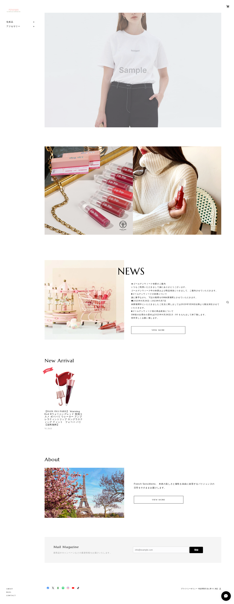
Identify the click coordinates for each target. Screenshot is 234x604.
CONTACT (11, 595)
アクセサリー (13, 26)
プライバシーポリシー (189, 589)
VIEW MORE (158, 330)
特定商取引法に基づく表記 (208, 589)
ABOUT (9, 589)
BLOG (8, 592)
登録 (196, 550)
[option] (133, 70)
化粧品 (9, 22)
